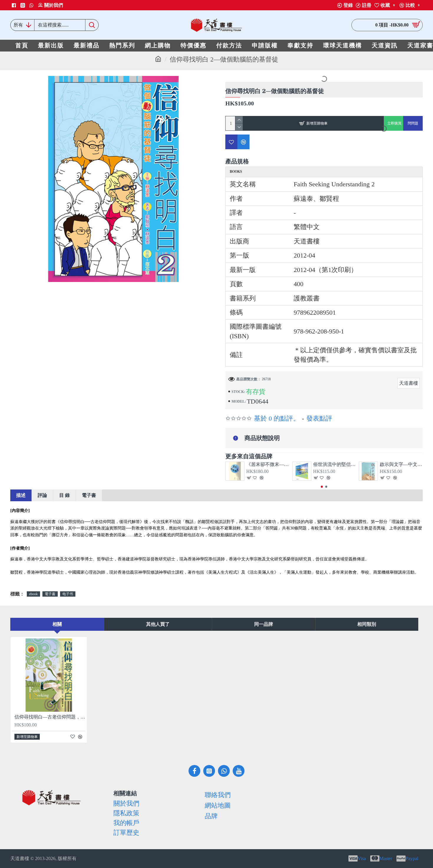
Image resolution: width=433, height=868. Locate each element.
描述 (21, 495)
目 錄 (64, 495)
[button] (322, 487)
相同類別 (366, 624)
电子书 (67, 594)
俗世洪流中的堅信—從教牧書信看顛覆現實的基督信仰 (334, 464)
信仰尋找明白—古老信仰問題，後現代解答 (49, 716)
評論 (42, 495)
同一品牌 (263, 624)
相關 (57, 624)
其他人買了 (158, 624)
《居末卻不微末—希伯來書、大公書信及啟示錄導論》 (267, 464)
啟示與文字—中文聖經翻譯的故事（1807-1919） (401, 464)
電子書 (89, 495)
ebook (33, 594)
